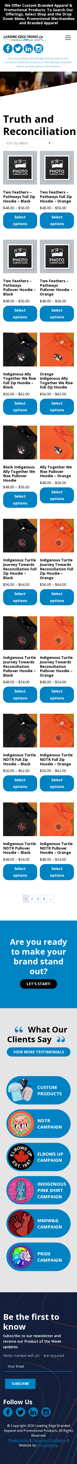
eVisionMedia (47, 1445)
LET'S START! (38, 983)
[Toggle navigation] (68, 37)
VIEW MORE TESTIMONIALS (38, 1051)
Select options (20, 220)
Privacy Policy (18, 1440)
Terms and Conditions (49, 1440)
